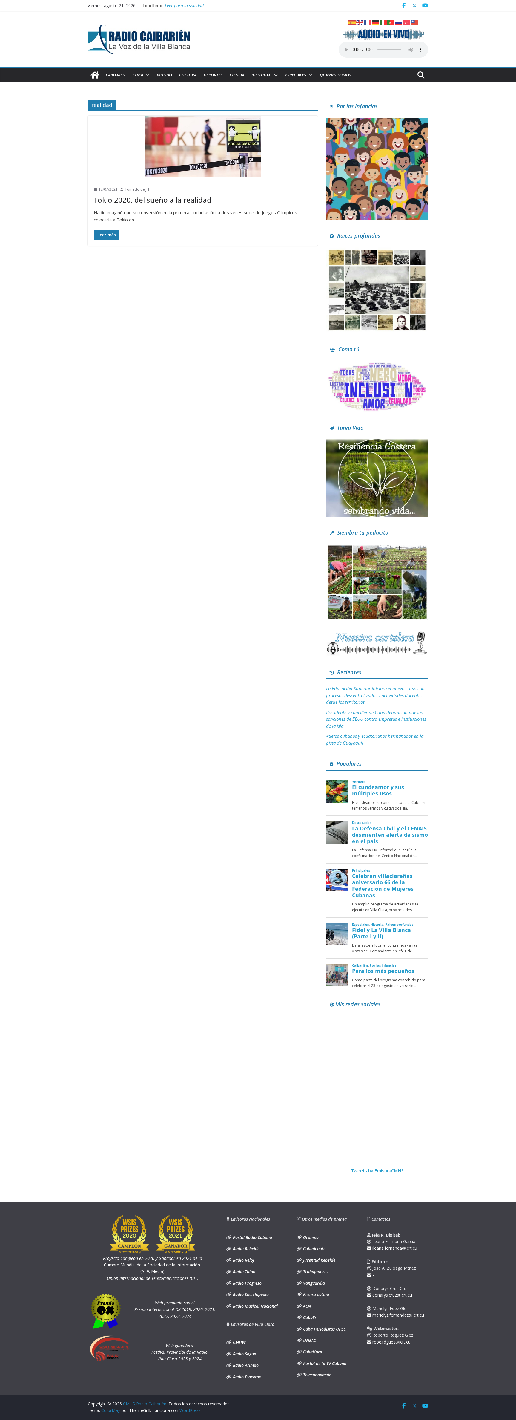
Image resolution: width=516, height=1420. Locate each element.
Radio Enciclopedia (250, 1294)
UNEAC (309, 1340)
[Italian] (383, 22)
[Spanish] (352, 22)
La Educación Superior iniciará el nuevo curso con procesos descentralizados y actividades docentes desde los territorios (375, 695)
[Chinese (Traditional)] (414, 22)
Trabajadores (315, 1271)
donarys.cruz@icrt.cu (391, 1295)
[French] (368, 22)
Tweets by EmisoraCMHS (377, 1170)
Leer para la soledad (184, 5)
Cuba (138, 75)
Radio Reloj (243, 1260)
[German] (376, 22)
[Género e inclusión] (377, 364)
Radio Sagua (244, 1354)
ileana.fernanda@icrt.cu (394, 1248)
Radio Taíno (243, 1271)
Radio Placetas (246, 1377)
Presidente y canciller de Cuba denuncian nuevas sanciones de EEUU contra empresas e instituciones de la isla (376, 719)
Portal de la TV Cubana (324, 1363)
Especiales (295, 75)
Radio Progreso (247, 1283)
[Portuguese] (391, 22)
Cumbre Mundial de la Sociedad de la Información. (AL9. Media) (152, 1264)
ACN (306, 1306)
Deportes (213, 75)
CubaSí (309, 1317)
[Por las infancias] (377, 121)
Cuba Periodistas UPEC (324, 1329)
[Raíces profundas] (377, 250)
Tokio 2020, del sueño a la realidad (152, 200)
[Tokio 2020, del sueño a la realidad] (203, 146)
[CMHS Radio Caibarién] (95, 75)
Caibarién (115, 75)
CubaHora (312, 1352)
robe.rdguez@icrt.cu (391, 1342)
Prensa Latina (315, 1294)
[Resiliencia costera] (377, 443)
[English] (360, 22)
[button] (146, 75)
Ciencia (237, 75)
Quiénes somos (335, 75)
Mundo (164, 75)
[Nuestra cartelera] (377, 633)
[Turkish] (407, 22)
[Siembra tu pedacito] (377, 547)
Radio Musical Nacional (255, 1306)
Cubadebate (313, 1248)
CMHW (238, 1342)
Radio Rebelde (245, 1248)
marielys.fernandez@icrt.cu (397, 1315)
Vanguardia (313, 1283)
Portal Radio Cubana (252, 1237)
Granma (310, 1237)
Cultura (187, 75)
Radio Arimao (245, 1365)
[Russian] (399, 22)
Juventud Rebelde (318, 1260)
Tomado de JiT (137, 189)
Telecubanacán (316, 1375)
